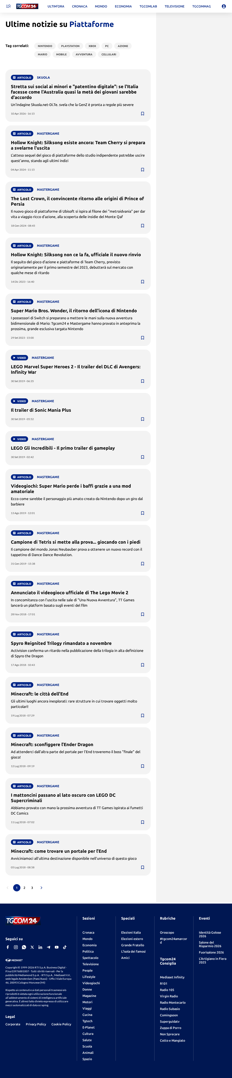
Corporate (12, 1024)
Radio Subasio (170, 1009)
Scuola (87, 1046)
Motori (87, 1002)
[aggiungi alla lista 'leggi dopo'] (142, 113)
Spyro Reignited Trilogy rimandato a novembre (61, 643)
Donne (87, 989)
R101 (163, 983)
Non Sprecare (170, 1034)
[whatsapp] (24, 947)
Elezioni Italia (131, 932)
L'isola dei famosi (133, 951)
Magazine (89, 996)
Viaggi (87, 1008)
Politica (88, 951)
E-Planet (88, 1027)
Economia (89, 945)
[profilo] (224, 6)
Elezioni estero (132, 939)
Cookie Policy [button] (61, 1024)
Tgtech (87, 1021)
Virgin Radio (169, 996)
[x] (32, 947)
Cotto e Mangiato (172, 1040)
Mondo (87, 939)
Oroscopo (167, 932)
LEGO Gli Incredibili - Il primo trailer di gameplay (63, 448)
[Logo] (27, 6)
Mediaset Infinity (172, 977)
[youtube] (56, 947)
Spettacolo (90, 958)
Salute (87, 1040)
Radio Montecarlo (173, 1002)
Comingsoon (169, 1015)
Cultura (87, 1034)
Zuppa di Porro (170, 1028)
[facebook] (7, 947)
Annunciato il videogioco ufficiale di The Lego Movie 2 (69, 592)
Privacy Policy (36, 1024)
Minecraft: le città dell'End (39, 693)
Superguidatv (169, 1021)
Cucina (87, 1015)
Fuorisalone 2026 (211, 952)
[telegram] (48, 947)
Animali (88, 1053)
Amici (125, 958)
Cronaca (88, 932)
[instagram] (16, 947)
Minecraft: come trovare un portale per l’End (59, 851)
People (87, 970)
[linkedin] (40, 947)
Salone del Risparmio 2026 (210, 944)
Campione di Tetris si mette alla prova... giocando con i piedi (75, 542)
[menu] (8, 6)
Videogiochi (91, 983)
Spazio (87, 1059)
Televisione (90, 964)
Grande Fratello (132, 945)
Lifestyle (88, 977)
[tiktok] (65, 947)
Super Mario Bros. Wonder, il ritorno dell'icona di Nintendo (74, 310)
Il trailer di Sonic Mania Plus (41, 410)
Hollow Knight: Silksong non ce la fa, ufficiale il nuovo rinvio (76, 254)
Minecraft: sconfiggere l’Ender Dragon (52, 744)
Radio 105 (167, 990)
